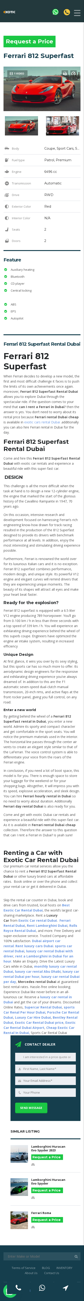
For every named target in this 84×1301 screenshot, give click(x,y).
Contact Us (51, 1273)
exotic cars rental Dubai (42, 422)
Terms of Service (23, 1268)
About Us (31, 1273)
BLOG (46, 1268)
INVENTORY (64, 1268)
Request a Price (29, 41)
